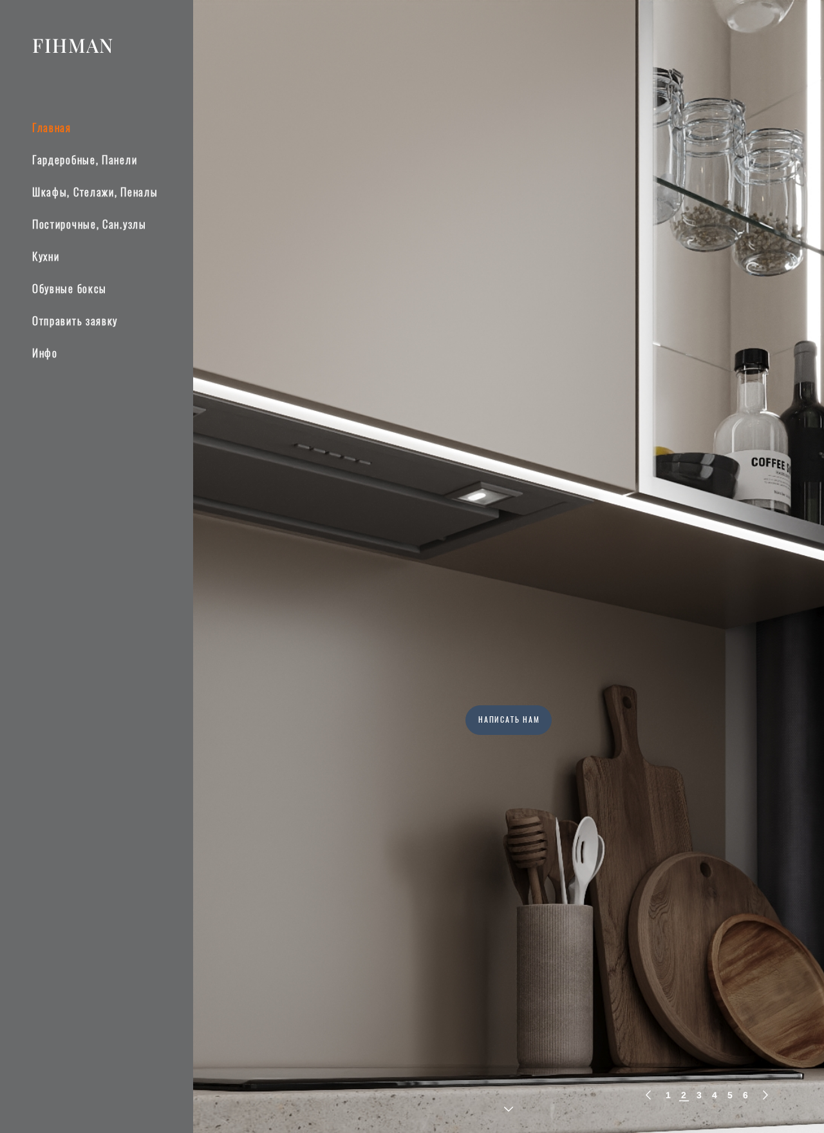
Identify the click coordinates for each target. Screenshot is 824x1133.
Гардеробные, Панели (84, 160)
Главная (51, 128)
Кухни (46, 257)
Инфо (45, 353)
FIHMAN (72, 45)
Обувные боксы (69, 289)
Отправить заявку (75, 321)
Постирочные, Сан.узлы (89, 225)
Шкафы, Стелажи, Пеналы (95, 192)
